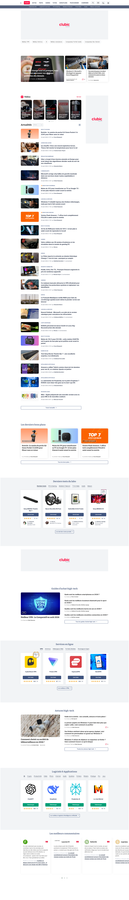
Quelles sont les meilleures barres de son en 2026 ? (83, 609)
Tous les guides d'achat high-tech (85, 621)
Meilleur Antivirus (37, 41)
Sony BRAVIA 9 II (98, 509)
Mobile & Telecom (67, 6)
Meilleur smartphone (56, 41)
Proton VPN (53, 671)
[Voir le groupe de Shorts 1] (49, 121)
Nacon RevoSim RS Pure (53, 509)
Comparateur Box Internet (92, 41)
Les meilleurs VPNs (63, 688)
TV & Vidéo (78, 6)
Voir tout (79, 96)
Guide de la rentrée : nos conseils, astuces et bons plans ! (85, 716)
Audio (85, 6)
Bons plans (63, 3)
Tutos (55, 3)
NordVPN (98, 671)
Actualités (26, 124)
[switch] (103, 3)
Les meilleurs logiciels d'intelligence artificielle (63, 815)
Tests (41, 3)
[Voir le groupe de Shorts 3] (53, 121)
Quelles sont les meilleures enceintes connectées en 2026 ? (86, 615)
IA (46, 41)
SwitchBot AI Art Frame (75, 509)
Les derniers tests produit (63, 531)
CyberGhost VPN (30, 671)
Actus (34, 3)
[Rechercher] (93, 3)
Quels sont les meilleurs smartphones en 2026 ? (81, 594)
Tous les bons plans (63, 462)
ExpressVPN (76, 671)
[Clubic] (27, 3)
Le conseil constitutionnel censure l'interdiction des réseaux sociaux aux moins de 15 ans (66, 855)
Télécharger (74, 3)
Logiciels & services (44, 6)
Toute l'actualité (50, 407)
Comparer (84, 3)
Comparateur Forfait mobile (73, 41)
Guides (48, 3)
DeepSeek (53, 799)
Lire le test (31, 514)
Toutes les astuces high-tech (85, 749)
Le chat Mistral (98, 799)
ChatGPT (31, 799)
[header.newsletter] (98, 3)
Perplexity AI (76, 799)
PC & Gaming (56, 6)
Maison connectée (95, 6)
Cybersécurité (33, 6)
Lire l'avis (30, 677)
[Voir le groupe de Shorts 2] (51, 121)
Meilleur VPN (25, 41)
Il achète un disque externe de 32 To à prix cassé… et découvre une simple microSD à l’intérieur (35, 862)
